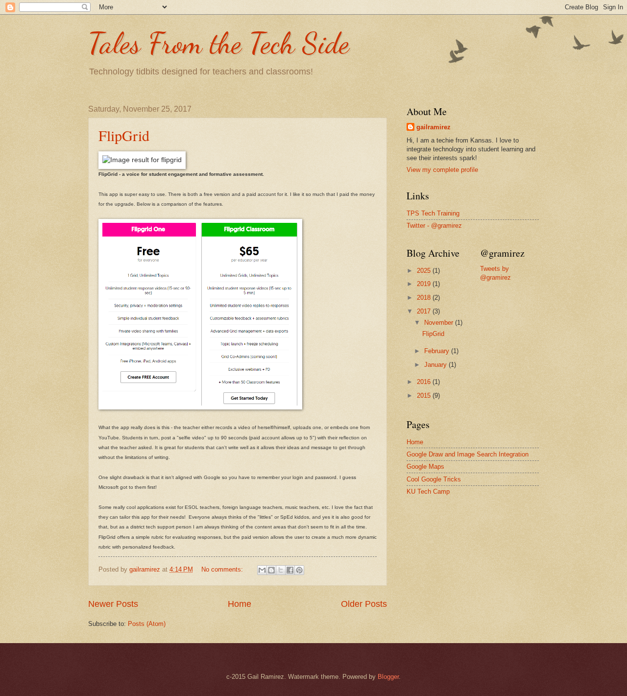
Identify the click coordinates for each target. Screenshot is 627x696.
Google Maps (425, 466)
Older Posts (364, 604)
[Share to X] (281, 570)
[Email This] (262, 570)
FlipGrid (123, 135)
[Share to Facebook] (290, 570)
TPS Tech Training (433, 213)
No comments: (223, 569)
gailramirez (433, 127)
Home (239, 604)
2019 (425, 284)
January (436, 364)
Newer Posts (113, 604)
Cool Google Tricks (434, 479)
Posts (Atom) (147, 623)
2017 (425, 311)
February (437, 351)
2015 (425, 395)
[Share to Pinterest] (299, 570)
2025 (425, 270)
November (439, 322)
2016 (425, 381)
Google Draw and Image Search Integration (468, 454)
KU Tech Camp (428, 491)
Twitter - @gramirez (434, 225)
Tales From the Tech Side (218, 43)
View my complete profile (442, 169)
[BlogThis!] (271, 570)
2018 (425, 297)
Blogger (388, 676)
